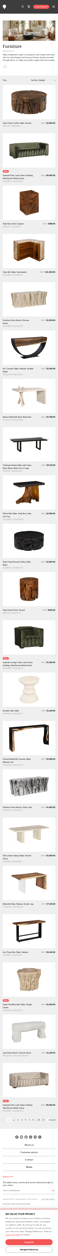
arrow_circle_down (5, 66)
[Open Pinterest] (26, 1137)
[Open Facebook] (16, 1137)
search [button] (23, 6)
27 (43, 1120)
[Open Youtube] (21, 1137)
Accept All (29, 1242)
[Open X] (39, 1137)
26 (38, 1120)
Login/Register (41, 7)
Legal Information (13, 1235)
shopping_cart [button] (28, 6)
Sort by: (34, 80)
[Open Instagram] (35, 1137)
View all (52, 1120)
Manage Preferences (29, 1249)
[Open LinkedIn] (30, 1137)
